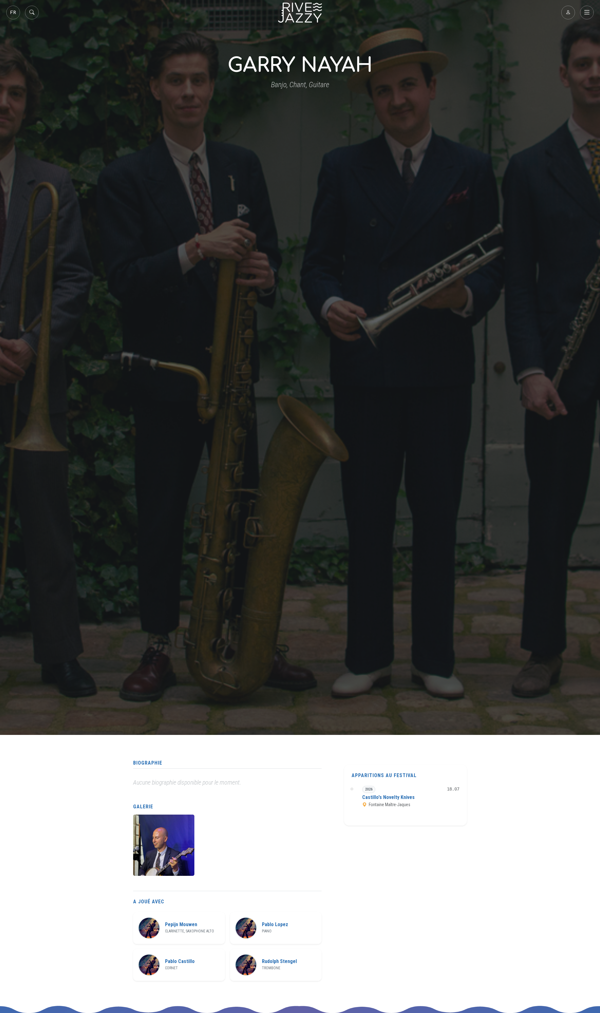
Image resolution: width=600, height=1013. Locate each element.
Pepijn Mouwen (181, 924)
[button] (163, 845)
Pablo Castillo (180, 961)
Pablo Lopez (275, 924)
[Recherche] (32, 12)
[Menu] (587, 12)
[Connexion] (568, 12)
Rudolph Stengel (279, 961)
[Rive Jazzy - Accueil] (300, 12)
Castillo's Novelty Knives (388, 797)
